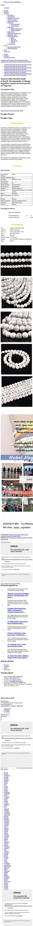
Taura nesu (7, 51)
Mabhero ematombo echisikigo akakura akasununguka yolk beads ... (18, 595)
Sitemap (13, 706)
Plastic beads (10, 32)
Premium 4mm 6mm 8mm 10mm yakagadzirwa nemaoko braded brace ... (16, 610)
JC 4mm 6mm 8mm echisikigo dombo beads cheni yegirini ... (18, 656)
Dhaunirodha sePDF (17, 110)
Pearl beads (10, 22)
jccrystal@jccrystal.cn (15, 679)
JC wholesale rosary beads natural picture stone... (16, 645)
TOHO (13, 42)
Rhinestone (10, 27)
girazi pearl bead (15, 24)
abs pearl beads (15, 25)
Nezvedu (6, 12)
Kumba (6, 10)
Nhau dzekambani (12, 48)
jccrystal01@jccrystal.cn (16, 681)
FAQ (5, 50)
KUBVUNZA (5, 701)
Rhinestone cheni (12, 35)
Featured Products (5, 706)
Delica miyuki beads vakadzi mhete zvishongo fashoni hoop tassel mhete (14, 535)
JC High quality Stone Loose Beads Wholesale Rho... (17, 622)
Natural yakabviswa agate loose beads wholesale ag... (16, 634)
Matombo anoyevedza (13, 18)
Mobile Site (20, 706)
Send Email (4, 716)
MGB (12, 38)
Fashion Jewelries (12, 19)
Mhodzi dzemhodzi (12, 36)
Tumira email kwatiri (6, 110)
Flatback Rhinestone (16, 29)
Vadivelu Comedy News (14, 47)
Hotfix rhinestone (15, 30)
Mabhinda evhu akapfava (14, 33)
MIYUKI (13, 39)
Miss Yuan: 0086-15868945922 (12, 2)
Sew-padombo (11, 44)
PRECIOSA (14, 41)
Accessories (10, 15)
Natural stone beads (12, 21)
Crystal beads (11, 16)
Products (6, 13)
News (5, 45)
